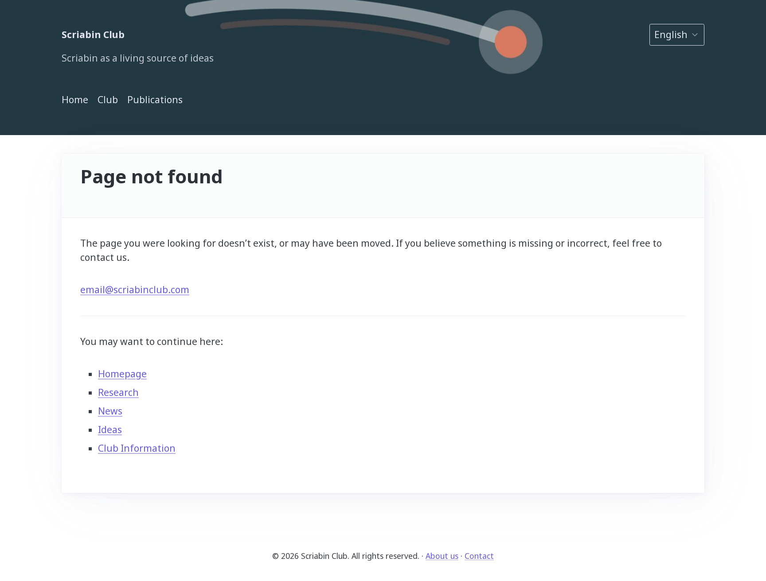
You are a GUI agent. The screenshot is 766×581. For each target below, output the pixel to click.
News (110, 411)
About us (442, 555)
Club (108, 99)
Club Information (137, 448)
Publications (155, 99)
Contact (479, 555)
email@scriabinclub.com (134, 289)
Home (75, 99)
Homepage (122, 374)
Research (118, 392)
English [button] (671, 34)
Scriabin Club (93, 34)
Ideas (110, 429)
